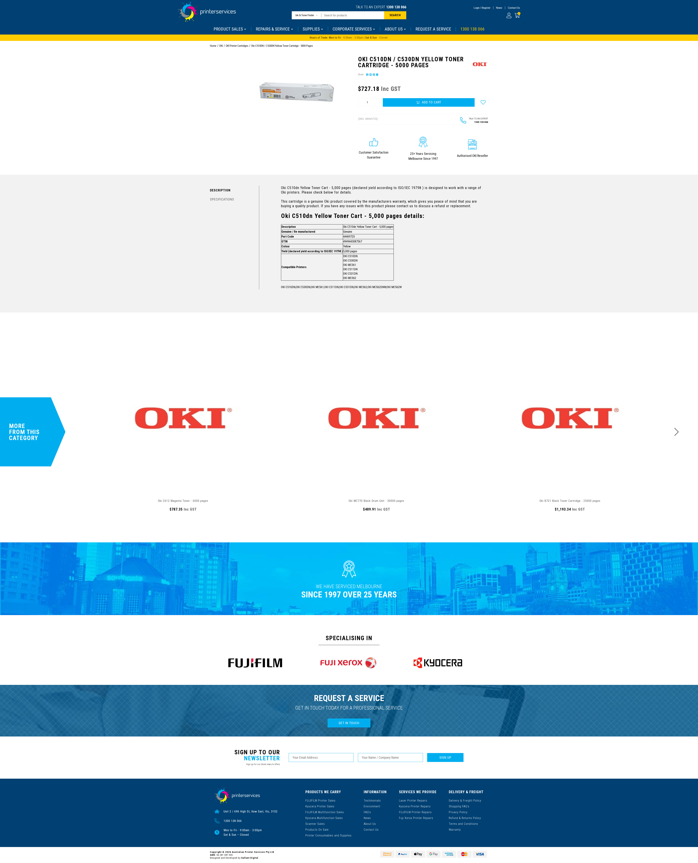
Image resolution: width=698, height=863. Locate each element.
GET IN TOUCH (349, 723)
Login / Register (482, 7)
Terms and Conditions (463, 824)
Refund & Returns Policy (465, 818)
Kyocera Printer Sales (319, 806)
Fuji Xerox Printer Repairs (416, 818)
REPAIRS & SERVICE (273, 29)
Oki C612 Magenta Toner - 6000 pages (183, 501)
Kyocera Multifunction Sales (324, 818)
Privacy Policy (458, 812)
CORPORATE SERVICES (352, 29)
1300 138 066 (396, 7)
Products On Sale (317, 829)
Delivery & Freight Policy (465, 800)
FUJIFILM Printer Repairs (415, 812)
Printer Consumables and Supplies (328, 835)
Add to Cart (431, 102)
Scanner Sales (315, 824)
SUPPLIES (311, 29)
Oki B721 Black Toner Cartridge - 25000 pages (569, 501)
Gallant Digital (249, 857)
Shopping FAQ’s (459, 806)
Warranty (455, 829)
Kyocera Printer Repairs (415, 806)
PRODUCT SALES (228, 29)
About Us (370, 824)
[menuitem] (366, 74)
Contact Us (514, 7)
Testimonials (372, 800)
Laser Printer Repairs (413, 800)
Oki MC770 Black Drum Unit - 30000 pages (376, 501)
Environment (372, 806)
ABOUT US (394, 29)
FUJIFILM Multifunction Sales (324, 812)
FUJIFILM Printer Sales (320, 800)
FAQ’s (367, 812)
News (499, 7)
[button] (483, 102)
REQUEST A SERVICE (433, 29)
